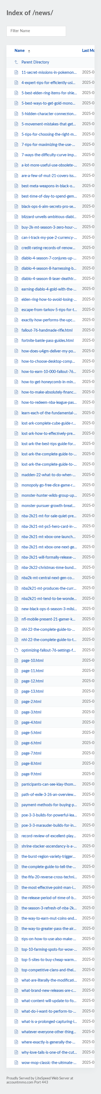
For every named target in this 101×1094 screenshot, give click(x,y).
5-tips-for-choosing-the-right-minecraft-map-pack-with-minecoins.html (49, 134)
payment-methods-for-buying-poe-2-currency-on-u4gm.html (49, 805)
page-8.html (31, 764)
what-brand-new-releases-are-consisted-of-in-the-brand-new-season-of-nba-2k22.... (49, 991)
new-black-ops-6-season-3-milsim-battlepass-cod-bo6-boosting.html (49, 609)
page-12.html (32, 681)
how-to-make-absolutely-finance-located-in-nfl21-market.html (49, 392)
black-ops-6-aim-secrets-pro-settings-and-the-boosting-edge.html (49, 207)
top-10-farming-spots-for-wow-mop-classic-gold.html (49, 949)
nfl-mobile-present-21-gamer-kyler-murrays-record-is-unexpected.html (49, 619)
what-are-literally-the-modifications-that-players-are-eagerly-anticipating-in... (49, 980)
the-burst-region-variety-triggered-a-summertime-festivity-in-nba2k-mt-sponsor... (49, 857)
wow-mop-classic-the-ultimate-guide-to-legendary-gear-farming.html (49, 1063)
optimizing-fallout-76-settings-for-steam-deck (49, 650)
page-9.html (31, 774)
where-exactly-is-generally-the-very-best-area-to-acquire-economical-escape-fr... (49, 1042)
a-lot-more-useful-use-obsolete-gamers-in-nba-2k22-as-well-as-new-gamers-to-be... (49, 165)
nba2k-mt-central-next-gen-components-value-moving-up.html (49, 578)
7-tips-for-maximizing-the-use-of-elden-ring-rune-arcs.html (49, 145)
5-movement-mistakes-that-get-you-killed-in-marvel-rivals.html (49, 124)
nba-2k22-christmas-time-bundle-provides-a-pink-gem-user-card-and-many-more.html (49, 568)
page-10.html (32, 661)
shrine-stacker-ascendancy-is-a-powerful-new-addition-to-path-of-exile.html (49, 846)
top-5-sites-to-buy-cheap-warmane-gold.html (49, 960)
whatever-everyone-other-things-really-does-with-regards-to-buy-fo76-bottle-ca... (49, 1032)
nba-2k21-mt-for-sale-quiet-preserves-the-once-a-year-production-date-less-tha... (49, 516)
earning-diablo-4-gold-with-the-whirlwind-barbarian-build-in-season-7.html (49, 289)
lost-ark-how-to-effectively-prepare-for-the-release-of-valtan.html (49, 434)
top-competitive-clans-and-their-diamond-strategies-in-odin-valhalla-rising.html (49, 970)
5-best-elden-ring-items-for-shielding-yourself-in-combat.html (49, 93)
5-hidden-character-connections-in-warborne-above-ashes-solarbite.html (49, 114)
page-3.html (31, 712)
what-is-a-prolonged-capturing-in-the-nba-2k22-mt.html (49, 1022)
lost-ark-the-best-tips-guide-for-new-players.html (49, 444)
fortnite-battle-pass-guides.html (48, 341)
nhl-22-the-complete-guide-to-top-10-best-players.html (49, 640)
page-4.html (31, 723)
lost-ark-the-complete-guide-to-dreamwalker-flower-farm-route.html (49, 464)
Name (20, 51)
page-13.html (32, 691)
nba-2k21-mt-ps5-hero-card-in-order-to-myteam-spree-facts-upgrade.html (49, 526)
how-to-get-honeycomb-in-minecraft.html (49, 382)
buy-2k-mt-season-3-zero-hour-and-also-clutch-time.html (49, 227)
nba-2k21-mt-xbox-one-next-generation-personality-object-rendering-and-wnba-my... (49, 547)
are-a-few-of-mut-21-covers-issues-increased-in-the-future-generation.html (49, 176)
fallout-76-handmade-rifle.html (47, 330)
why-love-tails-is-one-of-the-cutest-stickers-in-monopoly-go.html (49, 1053)
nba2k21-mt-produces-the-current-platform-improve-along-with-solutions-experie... (49, 588)
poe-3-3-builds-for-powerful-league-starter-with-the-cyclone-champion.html (49, 815)
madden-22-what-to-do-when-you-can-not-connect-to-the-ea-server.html (49, 475)
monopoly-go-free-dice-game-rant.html (49, 485)
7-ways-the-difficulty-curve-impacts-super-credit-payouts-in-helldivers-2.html (49, 155)
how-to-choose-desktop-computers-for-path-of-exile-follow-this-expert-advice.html (49, 361)
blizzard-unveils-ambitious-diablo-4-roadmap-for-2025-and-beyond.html (49, 217)
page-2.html (31, 702)
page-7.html (31, 753)
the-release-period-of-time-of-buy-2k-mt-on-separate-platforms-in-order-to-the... (49, 898)
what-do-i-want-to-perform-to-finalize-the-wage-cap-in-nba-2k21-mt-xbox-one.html (49, 1011)
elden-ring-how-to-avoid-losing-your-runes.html (49, 300)
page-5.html (31, 733)
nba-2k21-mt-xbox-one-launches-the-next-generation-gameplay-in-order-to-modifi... (49, 537)
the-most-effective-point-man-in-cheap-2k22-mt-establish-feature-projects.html (49, 887)
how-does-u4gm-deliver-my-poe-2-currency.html (49, 351)
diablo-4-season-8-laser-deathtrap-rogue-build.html (49, 279)
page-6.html (31, 743)
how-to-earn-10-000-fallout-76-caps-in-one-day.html (49, 372)
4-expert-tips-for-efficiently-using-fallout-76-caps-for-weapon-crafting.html (49, 83)
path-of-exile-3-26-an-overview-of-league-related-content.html (49, 795)
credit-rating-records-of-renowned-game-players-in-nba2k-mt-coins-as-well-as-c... (49, 248)
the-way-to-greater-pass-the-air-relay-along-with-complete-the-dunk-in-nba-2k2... (49, 929)
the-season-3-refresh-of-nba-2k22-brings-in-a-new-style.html (49, 908)
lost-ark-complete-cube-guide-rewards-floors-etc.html (49, 423)
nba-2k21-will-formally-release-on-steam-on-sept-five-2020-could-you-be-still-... (49, 557)
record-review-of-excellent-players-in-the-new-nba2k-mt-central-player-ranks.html (49, 836)
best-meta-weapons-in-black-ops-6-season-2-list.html (49, 186)
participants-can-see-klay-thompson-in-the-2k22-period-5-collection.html (49, 784)
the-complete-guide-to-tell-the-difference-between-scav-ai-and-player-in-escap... (49, 867)
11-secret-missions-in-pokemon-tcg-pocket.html (49, 73)
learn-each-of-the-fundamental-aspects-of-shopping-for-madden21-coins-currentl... (49, 413)
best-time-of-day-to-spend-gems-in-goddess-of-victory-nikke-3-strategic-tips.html (49, 196)
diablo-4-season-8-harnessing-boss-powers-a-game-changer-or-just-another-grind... (49, 269)
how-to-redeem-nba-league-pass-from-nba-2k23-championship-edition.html (49, 403)
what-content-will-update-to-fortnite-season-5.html (49, 1001)
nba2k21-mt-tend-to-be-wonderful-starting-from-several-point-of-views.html (49, 599)
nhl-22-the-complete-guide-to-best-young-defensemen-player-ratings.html (49, 630)
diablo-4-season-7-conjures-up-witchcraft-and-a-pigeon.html (49, 258)
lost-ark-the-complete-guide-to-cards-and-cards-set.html (49, 454)
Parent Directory (35, 62)
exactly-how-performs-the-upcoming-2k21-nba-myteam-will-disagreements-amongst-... (49, 320)
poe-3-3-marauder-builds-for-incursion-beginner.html (49, 826)
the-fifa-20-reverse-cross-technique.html (49, 877)
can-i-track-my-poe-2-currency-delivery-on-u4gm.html (49, 238)
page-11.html (32, 671)
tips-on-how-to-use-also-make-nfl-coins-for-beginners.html (49, 939)
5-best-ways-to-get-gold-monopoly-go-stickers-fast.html (49, 103)
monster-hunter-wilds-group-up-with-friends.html (49, 496)
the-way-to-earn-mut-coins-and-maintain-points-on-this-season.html (49, 918)
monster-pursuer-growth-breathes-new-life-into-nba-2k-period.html (49, 506)
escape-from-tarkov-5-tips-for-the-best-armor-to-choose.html (49, 310)
